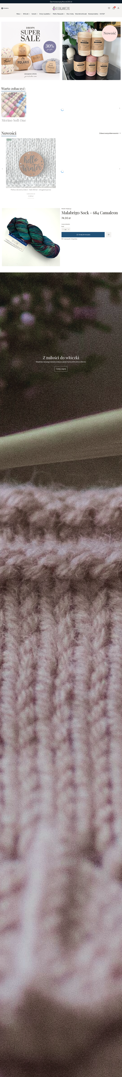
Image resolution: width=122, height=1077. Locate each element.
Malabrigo (68, 208)
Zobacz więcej (61, 369)
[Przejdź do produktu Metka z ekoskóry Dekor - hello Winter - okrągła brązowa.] (31, 163)
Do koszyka (29, 185)
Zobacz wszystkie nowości (109, 133)
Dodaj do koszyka (84, 234)
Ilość (62, 226)
